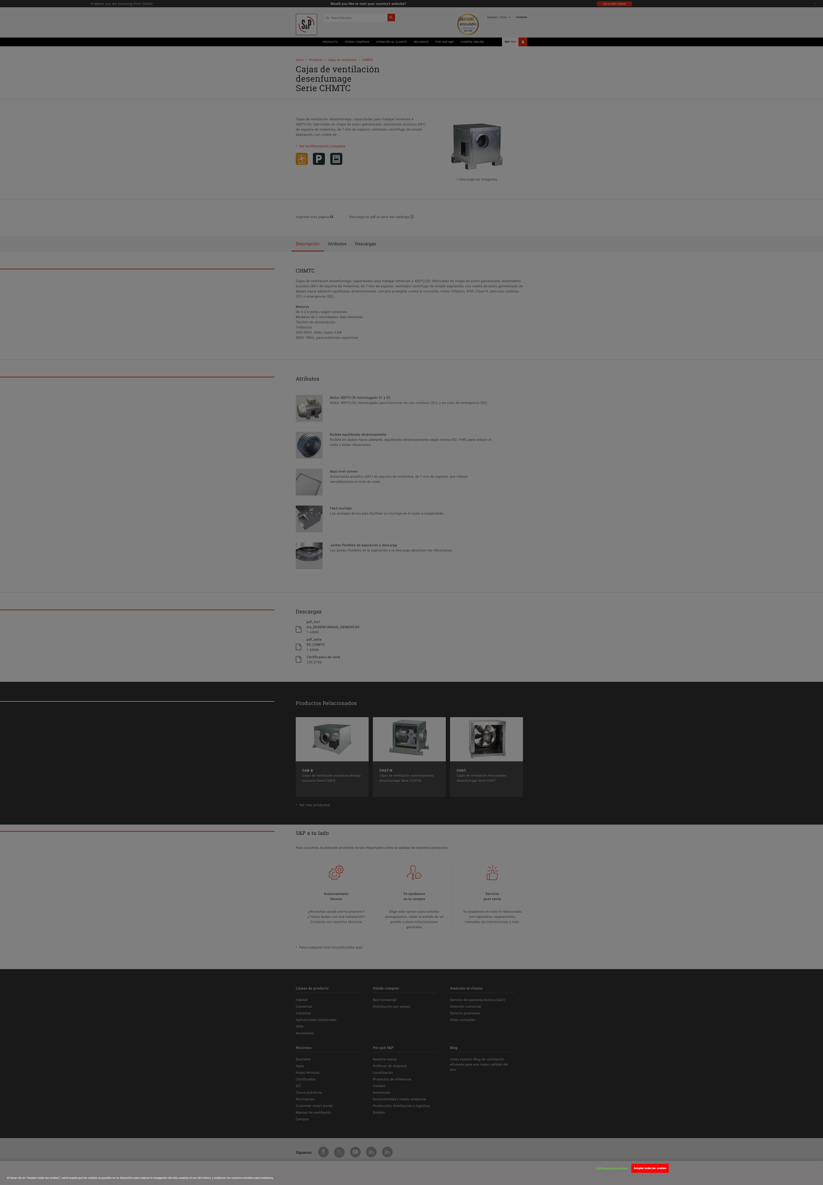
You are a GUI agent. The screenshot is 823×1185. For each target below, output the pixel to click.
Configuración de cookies (612, 1168)
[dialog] (411, 1173)
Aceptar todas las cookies (650, 1168)
